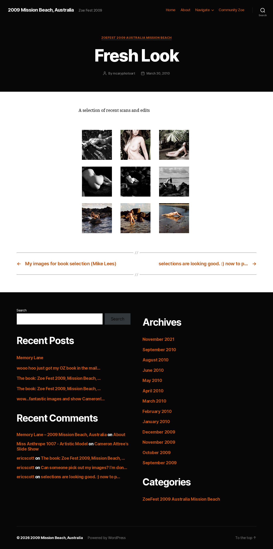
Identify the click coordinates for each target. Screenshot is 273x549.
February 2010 (157, 411)
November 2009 (158, 442)
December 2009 (158, 432)
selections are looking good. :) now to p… (80, 476)
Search (21, 310)
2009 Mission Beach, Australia (41, 10)
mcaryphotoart (124, 73)
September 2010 (159, 349)
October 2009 (156, 452)
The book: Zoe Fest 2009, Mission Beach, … (59, 378)
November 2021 (158, 339)
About (185, 10)
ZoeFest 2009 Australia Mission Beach (136, 38)
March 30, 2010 (158, 73)
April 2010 (152, 390)
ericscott (25, 458)
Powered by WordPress (107, 538)
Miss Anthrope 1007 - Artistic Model (52, 443)
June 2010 (153, 370)
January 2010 (156, 421)
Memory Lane (30, 357)
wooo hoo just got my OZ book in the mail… (58, 368)
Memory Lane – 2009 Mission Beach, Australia (62, 434)
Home (170, 10)
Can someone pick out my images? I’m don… (84, 467)
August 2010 (155, 359)
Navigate (202, 10)
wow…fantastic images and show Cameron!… (61, 398)
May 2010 (152, 380)
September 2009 (159, 462)
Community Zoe (231, 10)
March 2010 (154, 401)
